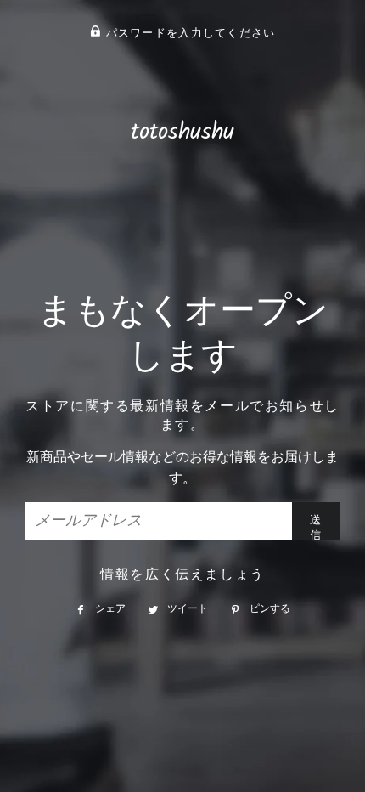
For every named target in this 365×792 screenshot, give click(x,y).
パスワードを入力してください (187, 33)
